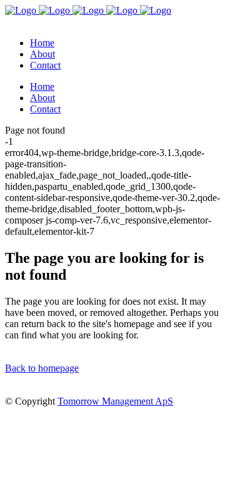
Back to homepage (42, 368)
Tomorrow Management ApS (115, 401)
